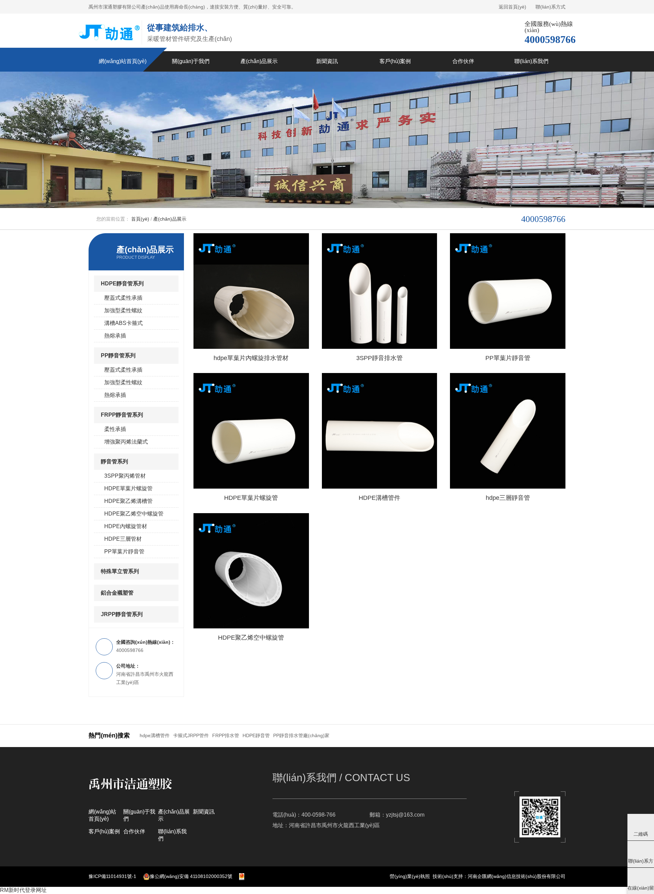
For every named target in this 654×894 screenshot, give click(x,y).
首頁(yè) (140, 219)
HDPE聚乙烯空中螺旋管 (134, 514)
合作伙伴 (134, 831)
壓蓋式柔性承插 (123, 298)
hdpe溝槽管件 (155, 735)
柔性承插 (115, 429)
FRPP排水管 (225, 735)
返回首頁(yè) (512, 7)
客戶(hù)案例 (104, 831)
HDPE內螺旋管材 (125, 526)
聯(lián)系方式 (550, 7)
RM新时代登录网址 (23, 890)
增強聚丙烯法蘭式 (126, 442)
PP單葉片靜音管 (124, 551)
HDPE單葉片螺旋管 (128, 488)
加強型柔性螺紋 (123, 310)
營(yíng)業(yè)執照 (410, 876)
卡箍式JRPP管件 (191, 735)
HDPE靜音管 (256, 735)
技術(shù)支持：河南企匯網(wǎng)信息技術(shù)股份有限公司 (499, 876)
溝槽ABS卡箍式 (123, 323)
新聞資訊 (204, 812)
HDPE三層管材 (123, 539)
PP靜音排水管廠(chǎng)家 (301, 735)
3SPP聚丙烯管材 (125, 476)
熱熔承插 (115, 336)
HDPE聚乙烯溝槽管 (128, 501)
